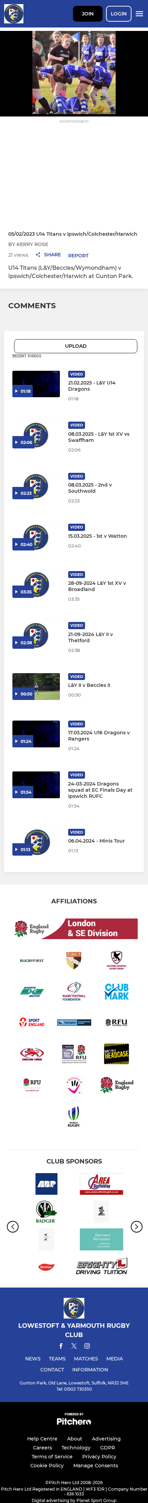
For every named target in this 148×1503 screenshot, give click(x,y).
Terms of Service (52, 1457)
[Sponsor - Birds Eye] (46, 1268)
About (74, 1439)
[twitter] (74, 1347)
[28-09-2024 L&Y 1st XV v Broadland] (36, 584)
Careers (42, 1448)
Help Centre (42, 1439)
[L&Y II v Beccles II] (36, 686)
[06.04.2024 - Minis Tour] (36, 842)
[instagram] (87, 1347)
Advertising (106, 1439)
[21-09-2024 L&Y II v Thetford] (36, 635)
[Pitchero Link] (74, 1423)
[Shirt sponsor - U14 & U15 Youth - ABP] (46, 1185)
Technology (76, 1448)
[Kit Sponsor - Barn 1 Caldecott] (46, 1240)
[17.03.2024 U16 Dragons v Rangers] (36, 734)
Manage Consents (95, 1465)
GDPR (107, 1448)
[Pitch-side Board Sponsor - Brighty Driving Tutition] (101, 1268)
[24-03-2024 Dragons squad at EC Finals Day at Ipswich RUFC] (36, 784)
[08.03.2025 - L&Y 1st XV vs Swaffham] (36, 435)
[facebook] (60, 1347)
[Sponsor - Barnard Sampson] (101, 1240)
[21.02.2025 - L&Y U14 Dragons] (36, 384)
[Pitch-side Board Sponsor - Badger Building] (46, 1213)
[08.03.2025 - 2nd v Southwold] (36, 486)
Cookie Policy (47, 1465)
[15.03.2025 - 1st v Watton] (36, 537)
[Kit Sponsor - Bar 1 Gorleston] (101, 1213)
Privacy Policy (99, 1457)
